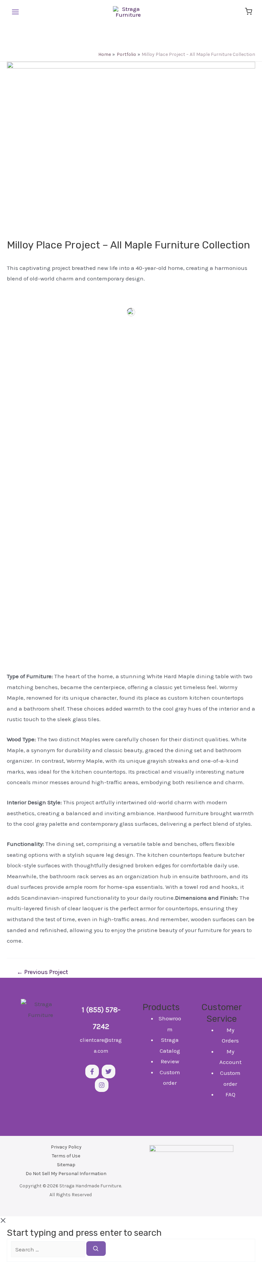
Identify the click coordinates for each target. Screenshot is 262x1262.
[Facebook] (92, 1071)
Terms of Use (66, 1156)
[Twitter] (108, 1071)
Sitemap (66, 1165)
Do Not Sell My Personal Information (66, 1173)
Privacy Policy (66, 1147)
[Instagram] (101, 1085)
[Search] (96, 1248)
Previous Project (42, 972)
